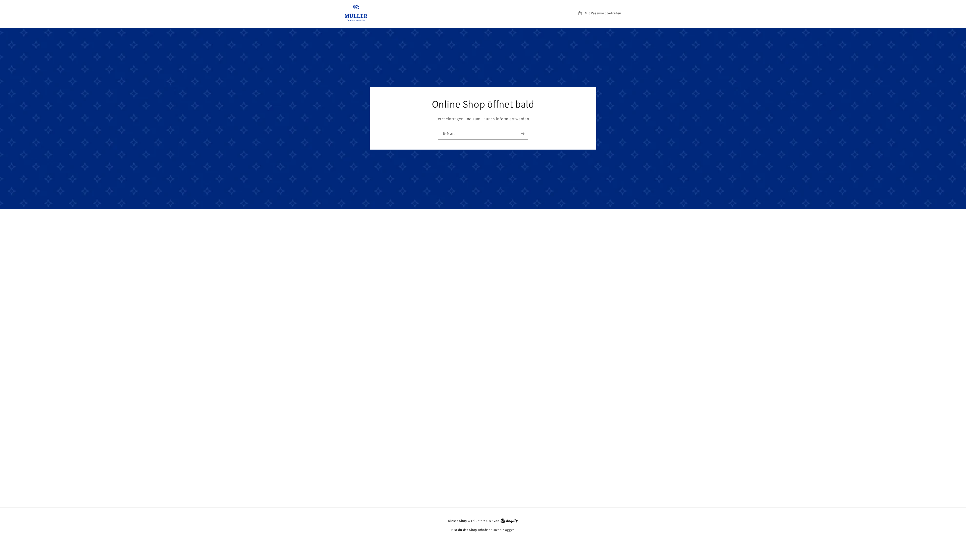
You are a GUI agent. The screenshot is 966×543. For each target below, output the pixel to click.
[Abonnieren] (522, 134)
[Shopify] (509, 521)
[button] (599, 13)
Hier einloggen (504, 530)
